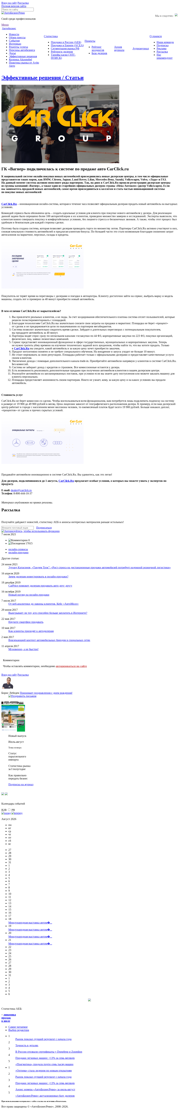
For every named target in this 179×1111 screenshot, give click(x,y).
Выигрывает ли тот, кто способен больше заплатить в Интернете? (47, 612)
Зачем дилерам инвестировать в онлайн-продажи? (38, 576)
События (14, 40)
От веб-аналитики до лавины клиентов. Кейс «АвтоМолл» (43, 603)
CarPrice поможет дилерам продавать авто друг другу (40, 585)
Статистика (51, 36)
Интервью (15, 43)
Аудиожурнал (141, 48)
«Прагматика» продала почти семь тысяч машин (44, 1064)
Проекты (90, 40)
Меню (5, 24)
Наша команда (165, 42)
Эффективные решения (23, 56)
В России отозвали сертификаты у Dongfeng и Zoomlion (48, 1051)
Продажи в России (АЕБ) (66, 42)
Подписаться (44, 527)
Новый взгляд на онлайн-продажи (28, 594)
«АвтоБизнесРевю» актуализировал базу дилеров (45, 1095)
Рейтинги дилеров (62, 51)
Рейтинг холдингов (98, 48)
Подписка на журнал (20, 784)
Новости (14, 34)
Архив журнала (119, 48)
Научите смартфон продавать (25, 621)
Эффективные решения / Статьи (42, 77)
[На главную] (13, 12)
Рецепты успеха (18, 46)
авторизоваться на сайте (71, 666)
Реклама (161, 48)
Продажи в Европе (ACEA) (67, 45)
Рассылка (23, 2)
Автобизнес (9, 28)
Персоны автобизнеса (22, 50)
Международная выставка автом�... (30, 922)
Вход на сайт (9, 2)
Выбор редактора (18, 1030)
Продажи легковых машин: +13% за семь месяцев (45, 1057)
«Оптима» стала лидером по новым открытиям (43, 1070)
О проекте (156, 36)
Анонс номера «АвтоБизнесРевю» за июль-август (45, 1089)
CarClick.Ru (21, 348)
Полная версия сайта (13, 6)
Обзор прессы (17, 37)
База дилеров (99, 53)
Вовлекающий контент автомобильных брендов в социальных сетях (49, 640)
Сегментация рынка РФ (65, 48)
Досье (12, 53)
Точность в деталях (26, 1045)
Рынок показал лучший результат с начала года (43, 1039)
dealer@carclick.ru (21, 490)
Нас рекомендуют (165, 56)
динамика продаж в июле (8, 1017)
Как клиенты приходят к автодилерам (31, 631)
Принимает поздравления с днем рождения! (46, 692)
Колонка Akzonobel (20, 59)
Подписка (163, 45)
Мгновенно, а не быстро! (23, 649)
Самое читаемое (18, 1026)
